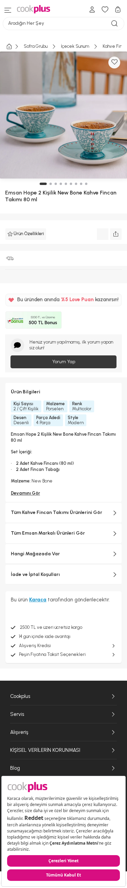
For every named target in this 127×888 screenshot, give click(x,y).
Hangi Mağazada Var (35, 554)
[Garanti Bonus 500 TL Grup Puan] (33, 320)
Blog (15, 768)
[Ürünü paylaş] (116, 234)
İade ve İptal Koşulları (35, 574)
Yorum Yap (63, 362)
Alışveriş (19, 732)
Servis (17, 714)
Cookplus (20, 696)
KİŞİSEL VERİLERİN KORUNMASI (45, 750)
